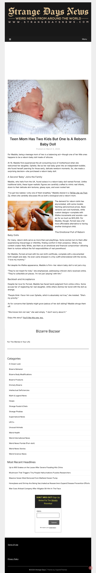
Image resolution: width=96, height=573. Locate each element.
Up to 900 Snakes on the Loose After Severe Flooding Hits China (36, 467)
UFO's (11, 422)
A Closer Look (15, 364)
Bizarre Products (16, 380)
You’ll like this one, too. (33, 317)
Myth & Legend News (18, 396)
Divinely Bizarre (15, 385)
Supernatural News (17, 417)
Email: (39, 511)
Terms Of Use (13, 545)
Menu (84, 39)
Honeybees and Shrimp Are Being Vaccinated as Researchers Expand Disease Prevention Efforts (49, 483)
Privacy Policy (13, 559)
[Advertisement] (48, 59)
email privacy (52, 527)
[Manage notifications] (90, 568)
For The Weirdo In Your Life (18, 342)
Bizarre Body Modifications (20, 374)
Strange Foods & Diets (18, 406)
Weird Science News (17, 454)
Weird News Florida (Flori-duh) (22, 443)
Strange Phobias (16, 411)
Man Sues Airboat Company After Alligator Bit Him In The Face (35, 488)
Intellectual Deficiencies (19, 390)
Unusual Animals (16, 427)
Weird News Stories (17, 449)
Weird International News (19, 438)
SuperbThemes (61, 570)
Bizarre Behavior (16, 369)
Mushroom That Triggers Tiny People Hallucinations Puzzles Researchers (40, 473)
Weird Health (14, 433)
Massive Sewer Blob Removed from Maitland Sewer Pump (33, 478)
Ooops (11, 401)
